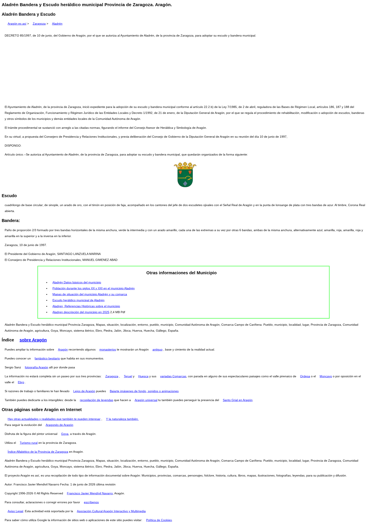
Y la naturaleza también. (122, 419)
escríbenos (91, 502)
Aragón (63, 349)
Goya (64, 434)
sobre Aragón (33, 340)
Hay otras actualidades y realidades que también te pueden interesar (54, 419)
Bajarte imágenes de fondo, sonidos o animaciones (144, 391)
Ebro (21, 382)
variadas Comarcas (173, 376)
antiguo (157, 349)
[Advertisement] (183, 71)
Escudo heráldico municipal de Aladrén (78, 300)
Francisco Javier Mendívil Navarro (90, 493)
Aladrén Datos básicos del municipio (76, 282)
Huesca (143, 376)
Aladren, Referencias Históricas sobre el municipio (86, 306)
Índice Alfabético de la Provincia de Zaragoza (38, 451)
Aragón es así (17, 23)
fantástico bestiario (47, 358)
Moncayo (326, 376)
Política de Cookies (159, 520)
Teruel (128, 376)
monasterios (107, 349)
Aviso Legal (15, 511)
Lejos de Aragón (84, 391)
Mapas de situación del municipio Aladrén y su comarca (89, 294)
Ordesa (305, 376)
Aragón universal (146, 400)
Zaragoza (39, 23)
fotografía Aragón (36, 367)
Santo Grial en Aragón (238, 400)
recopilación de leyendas (96, 400)
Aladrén (57, 23)
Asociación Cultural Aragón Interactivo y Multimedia (111, 511)
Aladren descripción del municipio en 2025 (80, 312)
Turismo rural (29, 442)
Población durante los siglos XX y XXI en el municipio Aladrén (93, 288)
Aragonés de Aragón (59, 425)
